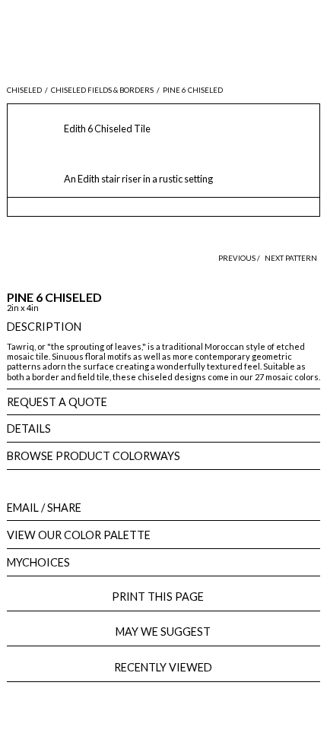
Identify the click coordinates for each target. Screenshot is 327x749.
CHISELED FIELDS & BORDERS (102, 90)
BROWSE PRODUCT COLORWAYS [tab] (93, 455)
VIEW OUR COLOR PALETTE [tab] (79, 534)
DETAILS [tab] (29, 428)
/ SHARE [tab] (44, 507)
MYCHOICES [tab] (38, 562)
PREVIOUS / (240, 258)
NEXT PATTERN (291, 258)
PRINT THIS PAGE (163, 596)
